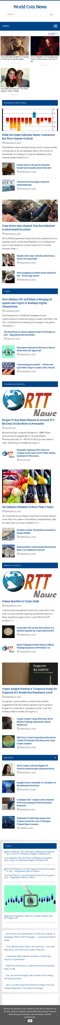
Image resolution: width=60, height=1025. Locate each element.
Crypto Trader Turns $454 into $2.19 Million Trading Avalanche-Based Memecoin (35, 722)
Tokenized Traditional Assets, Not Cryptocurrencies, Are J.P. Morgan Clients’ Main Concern (34, 821)
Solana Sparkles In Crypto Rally (20, 601)
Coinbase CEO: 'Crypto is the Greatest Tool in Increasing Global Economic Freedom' (35, 802)
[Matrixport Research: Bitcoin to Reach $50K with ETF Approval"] (30, 911)
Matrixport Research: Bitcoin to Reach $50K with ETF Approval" (28, 917)
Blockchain (9, 757)
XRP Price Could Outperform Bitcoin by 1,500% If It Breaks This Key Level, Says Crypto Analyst (36, 740)
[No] (56, 1015)
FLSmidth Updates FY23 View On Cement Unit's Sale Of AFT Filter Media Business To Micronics (36, 453)
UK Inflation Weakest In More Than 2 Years (27, 507)
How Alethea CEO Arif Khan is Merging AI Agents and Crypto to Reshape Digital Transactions (27, 303)
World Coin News (30, 6)
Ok (30, 1021)
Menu (6, 26)
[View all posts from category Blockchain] (55, 758)
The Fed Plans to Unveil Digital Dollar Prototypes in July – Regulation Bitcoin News (29, 876)
